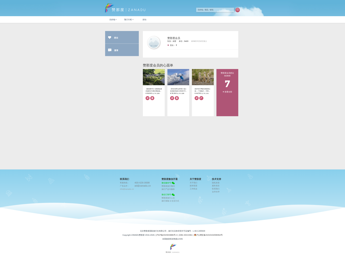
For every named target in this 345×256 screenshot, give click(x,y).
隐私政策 (216, 183)
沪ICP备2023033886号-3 (166, 235)
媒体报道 (193, 186)
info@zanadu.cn (127, 189)
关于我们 (193, 183)
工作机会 (193, 189)
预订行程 (128, 19)
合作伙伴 (216, 192)
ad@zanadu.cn (142, 185)
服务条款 (216, 186)
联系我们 (216, 189)
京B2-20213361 (185, 235)
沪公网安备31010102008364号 (209, 235)
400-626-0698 (142, 182)
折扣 (144, 19)
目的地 (112, 19)
